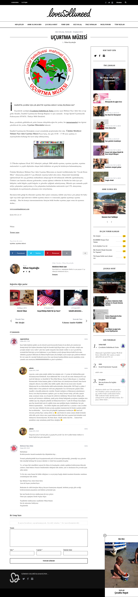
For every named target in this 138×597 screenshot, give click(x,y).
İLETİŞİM (24, 2)
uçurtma (12, 243)
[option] (22, 301)
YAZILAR (68, 32)
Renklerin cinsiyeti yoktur (113, 167)
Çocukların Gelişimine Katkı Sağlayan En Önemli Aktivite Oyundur (114, 303)
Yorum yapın (14, 232)
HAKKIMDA (15, 2)
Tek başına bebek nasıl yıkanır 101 (103, 257)
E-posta (39, 550)
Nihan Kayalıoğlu (70, 42)
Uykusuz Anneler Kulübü (72, 321)
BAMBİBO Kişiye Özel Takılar (101, 241)
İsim (12, 550)
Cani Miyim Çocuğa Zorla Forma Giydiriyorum (113, 330)
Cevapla (86, 339)
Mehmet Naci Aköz (26, 446)
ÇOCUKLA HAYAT (112, 113)
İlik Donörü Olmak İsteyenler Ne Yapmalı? (102, 251)
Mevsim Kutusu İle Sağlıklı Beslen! (107, 383)
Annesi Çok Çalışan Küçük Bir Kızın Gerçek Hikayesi (114, 153)
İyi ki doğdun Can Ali (100, 246)
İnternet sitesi (67, 550)
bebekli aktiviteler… (76, 311)
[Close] (104, 535)
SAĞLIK (108, 100)
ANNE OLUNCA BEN (113, 126)
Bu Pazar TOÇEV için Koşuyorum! (109, 79)
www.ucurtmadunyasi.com (19, 209)
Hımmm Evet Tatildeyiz (109, 217)
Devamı (55, 274)
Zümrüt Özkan (22, 311)
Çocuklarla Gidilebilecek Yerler (42, 110)
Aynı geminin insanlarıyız (113, 141)
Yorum (12, 528)
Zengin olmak (109, 180)
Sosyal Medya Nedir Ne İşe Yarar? (48, 311)
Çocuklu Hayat (121, 592)
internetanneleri (72, 122)
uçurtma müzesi (21, 243)
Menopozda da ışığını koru (113, 102)
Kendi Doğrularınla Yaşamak (108, 367)
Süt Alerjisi (19, 321)
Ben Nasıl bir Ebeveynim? (113, 115)
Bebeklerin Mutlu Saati (59, 267)
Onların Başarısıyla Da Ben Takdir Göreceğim (113, 317)
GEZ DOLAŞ (59, 32)
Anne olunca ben (110, 128)
